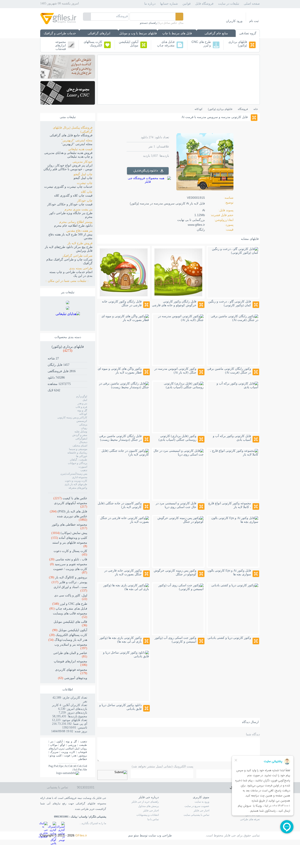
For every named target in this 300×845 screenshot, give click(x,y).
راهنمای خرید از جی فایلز (145, 801)
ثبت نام (254, 21)
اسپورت (82, 466)
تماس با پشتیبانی (57, 787)
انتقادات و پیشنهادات (147, 814)
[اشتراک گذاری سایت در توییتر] (61, 825)
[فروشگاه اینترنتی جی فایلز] (58, 24)
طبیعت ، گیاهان (78, 459)
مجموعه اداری (79, 477)
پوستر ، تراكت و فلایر (69, 582)
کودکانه (83, 413)
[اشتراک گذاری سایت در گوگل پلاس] (52, 825)
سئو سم (133, 835)
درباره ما (149, 3)
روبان (84, 428)
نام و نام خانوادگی (248, 766)
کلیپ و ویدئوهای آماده (69, 537)
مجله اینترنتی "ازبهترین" (76, 140)
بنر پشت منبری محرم (78, 209)
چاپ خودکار (84, 200)
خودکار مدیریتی (82, 161)
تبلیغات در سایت (228, 3)
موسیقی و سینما (78, 449)
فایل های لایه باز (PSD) (68, 511)
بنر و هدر (82, 403)
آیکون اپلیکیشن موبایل (128, 43)
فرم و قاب (81, 406)
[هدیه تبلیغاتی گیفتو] (67, 308)
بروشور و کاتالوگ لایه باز (68, 577)
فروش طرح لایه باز (79, 243)
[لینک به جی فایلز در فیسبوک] (44, 825)
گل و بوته (82, 410)
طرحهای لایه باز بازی (76, 484)
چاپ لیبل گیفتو (83, 174)
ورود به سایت (202, 801)
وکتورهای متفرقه (78, 487)
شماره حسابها (169, 3)
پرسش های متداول (148, 806)
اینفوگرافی (81, 438)
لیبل (85, 399)
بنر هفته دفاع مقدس (79, 230)
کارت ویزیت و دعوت (76, 480)
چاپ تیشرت (84, 183)
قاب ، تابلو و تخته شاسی (68, 559)
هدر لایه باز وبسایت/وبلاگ (67, 639)
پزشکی (83, 424)
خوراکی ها (81, 456)
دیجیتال (83, 442)
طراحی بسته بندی (80, 268)
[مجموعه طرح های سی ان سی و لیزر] (67, 103)
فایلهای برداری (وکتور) (237, 43)
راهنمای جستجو (148, 22)
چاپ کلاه (86, 191)
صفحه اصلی (252, 3)
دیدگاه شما (253, 734)
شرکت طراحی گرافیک (77, 255)
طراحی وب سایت (160, 835)
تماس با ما (153, 819)
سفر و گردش (79, 435)
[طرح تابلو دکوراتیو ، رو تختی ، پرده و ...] (67, 77)
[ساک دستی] (67, 303)
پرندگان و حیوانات (77, 463)
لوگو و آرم (81, 396)
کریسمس (81, 420)
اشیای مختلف (79, 445)
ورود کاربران (234, 21)
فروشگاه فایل (204, 3)
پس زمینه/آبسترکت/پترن (73, 473)
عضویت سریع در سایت (196, 806)
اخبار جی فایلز (201, 810)
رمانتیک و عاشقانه (77, 452)
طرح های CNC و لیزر (201, 43)
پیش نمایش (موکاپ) (69, 533)
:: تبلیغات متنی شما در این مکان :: (68, 280)
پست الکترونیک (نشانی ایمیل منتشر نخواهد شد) (162, 766)
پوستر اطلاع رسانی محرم (75, 222)
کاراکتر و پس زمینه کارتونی (72, 417)
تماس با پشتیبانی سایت (196, 814)
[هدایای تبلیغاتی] (67, 320)
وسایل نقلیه (80, 431)
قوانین (187, 3)
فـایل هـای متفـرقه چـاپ (166, 43)
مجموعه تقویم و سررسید (68, 564)
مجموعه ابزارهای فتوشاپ (60, 45)
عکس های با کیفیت (70, 498)
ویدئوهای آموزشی (72, 678)
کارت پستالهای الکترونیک (93, 43)
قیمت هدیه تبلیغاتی (80, 149)
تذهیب (83, 470)
